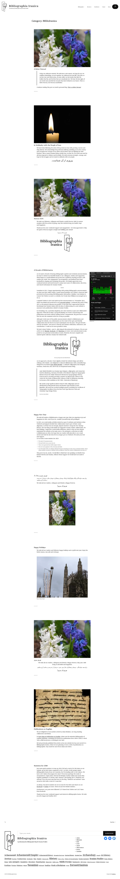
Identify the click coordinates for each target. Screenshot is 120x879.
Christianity (30, 859)
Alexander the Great (59, 855)
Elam (35, 859)
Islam (6, 862)
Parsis (107, 862)
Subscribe (109, 833)
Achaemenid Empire (27, 855)
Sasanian (33, 864)
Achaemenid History (46, 855)
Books (77, 841)
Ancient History (69, 855)
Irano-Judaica (108, 859)
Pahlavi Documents (91, 862)
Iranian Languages (84, 859)
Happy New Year (40, 414)
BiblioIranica (79, 839)
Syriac (67, 865)
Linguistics (24, 862)
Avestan (7, 858)
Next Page (113, 822)
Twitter (46, 786)
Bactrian (14, 859)
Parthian (7, 865)
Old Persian (83, 862)
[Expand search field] (115, 6)
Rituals (25, 865)
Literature (31, 862)
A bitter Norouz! (40, 69)
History (53, 858)
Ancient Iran (78, 855)
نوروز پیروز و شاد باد (40, 475)
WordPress (114, 874)
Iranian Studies (97, 858)
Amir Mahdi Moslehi (56, 364)
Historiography (45, 858)
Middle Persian (65, 862)
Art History (105, 855)
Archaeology (89, 855)
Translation (78, 851)
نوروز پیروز (37, 660)
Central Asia (21, 859)
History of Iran (61, 858)
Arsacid (98, 855)
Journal (78, 845)
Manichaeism (40, 862)
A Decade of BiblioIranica (43, 270)
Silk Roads (41, 865)
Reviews (78, 849)
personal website (65, 302)
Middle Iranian (55, 862)
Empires (39, 859)
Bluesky (47, 331)
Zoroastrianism (79, 865)
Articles (78, 837)
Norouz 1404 (38, 218)
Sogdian (47, 865)
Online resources (80, 847)
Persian (13, 865)
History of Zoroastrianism (71, 859)
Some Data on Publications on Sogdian (49, 736)
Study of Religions (58, 865)
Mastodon (61, 331)
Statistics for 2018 (41, 766)
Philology (20, 865)
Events (77, 843)
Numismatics (76, 862)
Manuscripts (49, 862)
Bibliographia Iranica (23, 6)
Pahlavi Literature (100, 862)
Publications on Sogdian (43, 729)
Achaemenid (10, 855)
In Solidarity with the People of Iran (47, 145)
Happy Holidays (40, 547)
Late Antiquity (14, 862)
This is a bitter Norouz (74, 87)
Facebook (52, 331)
